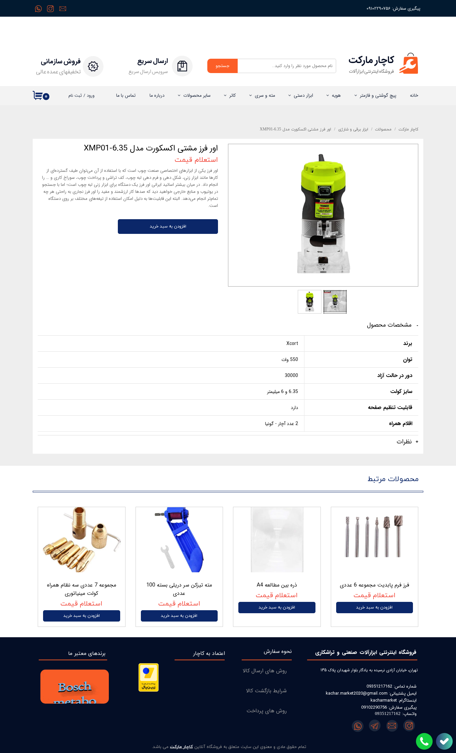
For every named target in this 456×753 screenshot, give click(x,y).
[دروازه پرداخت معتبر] (149, 690)
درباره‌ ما (157, 95)
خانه (414, 95)
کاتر (232, 95)
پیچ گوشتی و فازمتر (378, 95)
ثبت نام (75, 95)
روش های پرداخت (266, 711)
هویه (336, 95)
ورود (90, 95)
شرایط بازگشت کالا (266, 691)
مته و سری (265, 95)
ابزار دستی (303, 95)
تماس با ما (126, 95)
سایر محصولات (197, 95)
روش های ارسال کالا (265, 671)
